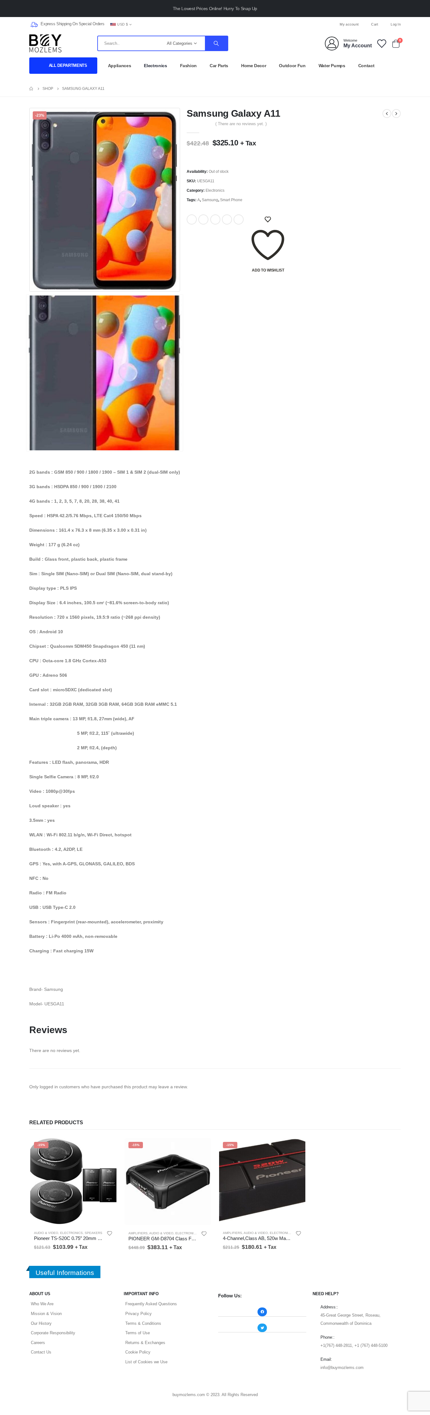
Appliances (119, 65)
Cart (374, 24)
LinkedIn (215, 219)
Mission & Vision (46, 1313)
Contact (366, 65)
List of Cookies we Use (146, 1361)
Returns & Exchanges (145, 1342)
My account (349, 24)
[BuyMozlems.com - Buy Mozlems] (45, 43)
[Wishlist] (381, 43)
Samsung (210, 200)
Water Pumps (332, 65)
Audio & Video (46, 1233)
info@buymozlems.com (342, 1367)
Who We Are (42, 1303)
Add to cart (107, 1147)
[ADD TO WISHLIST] (268, 219)
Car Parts (219, 65)
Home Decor (253, 65)
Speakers (93, 1233)
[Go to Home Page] (31, 89)
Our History (41, 1323)
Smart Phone (231, 200)
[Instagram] (225, 24)
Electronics (155, 65)
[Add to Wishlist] (109, 1233)
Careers (38, 1342)
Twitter (203, 219)
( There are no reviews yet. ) (241, 123)
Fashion (188, 65)
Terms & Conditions (143, 1323)
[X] (215, 24)
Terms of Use (137, 1332)
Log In (396, 24)
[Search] (216, 43)
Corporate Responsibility (53, 1332)
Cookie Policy (137, 1352)
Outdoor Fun (292, 65)
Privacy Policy (138, 1313)
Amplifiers (138, 1233)
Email (239, 219)
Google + (227, 219)
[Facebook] (204, 24)
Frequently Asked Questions (151, 1303)
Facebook (192, 219)
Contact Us (41, 1352)
